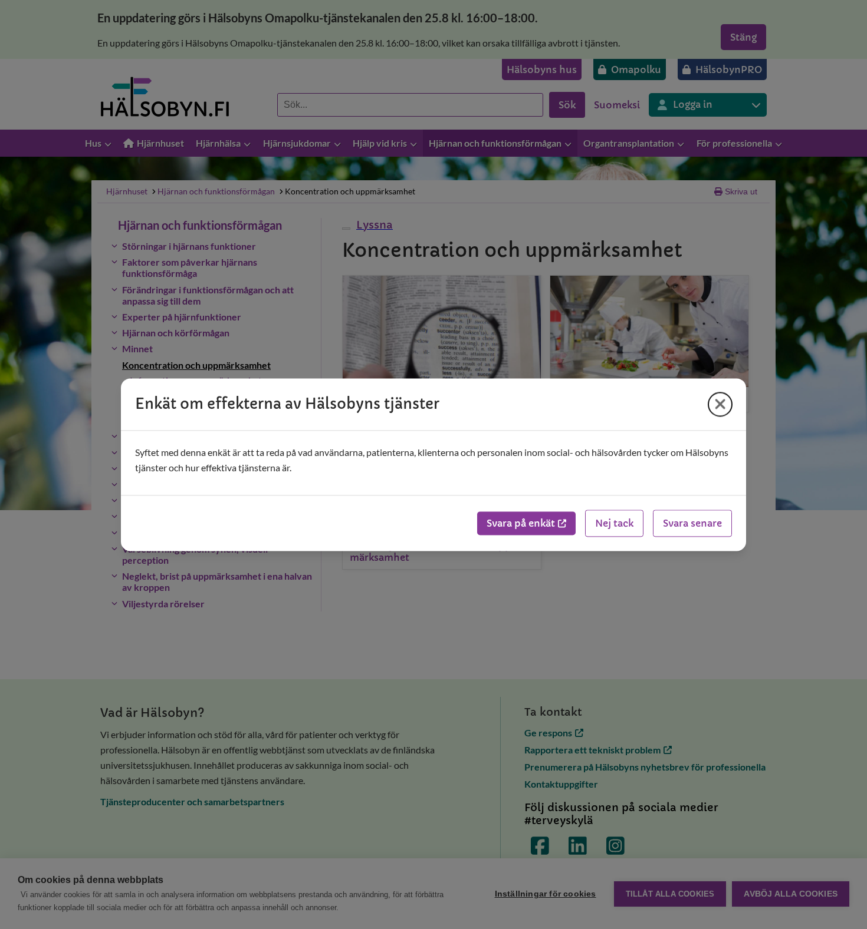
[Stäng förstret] (720, 404)
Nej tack (614, 523)
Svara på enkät (521, 523)
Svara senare (692, 523)
